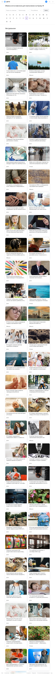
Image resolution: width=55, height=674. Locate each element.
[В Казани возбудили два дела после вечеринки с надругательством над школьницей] (16, 43)
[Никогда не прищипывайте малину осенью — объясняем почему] (39, 636)
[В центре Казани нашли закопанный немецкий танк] (39, 431)
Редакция (34, 673)
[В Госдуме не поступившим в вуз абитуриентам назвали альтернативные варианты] (16, 362)
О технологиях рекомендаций (43, 673)
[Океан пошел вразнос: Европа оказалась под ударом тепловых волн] (39, 294)
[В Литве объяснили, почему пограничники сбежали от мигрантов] (39, 66)
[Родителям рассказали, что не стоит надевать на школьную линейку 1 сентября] (39, 362)
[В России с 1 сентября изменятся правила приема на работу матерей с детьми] (16, 454)
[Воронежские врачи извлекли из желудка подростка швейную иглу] (16, 157)
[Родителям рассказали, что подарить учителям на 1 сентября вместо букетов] (16, 477)
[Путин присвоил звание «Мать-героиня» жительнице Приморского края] (39, 271)
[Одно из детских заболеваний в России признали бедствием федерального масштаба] (16, 226)
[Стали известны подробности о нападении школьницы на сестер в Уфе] (39, 477)
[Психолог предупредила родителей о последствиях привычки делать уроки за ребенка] (16, 636)
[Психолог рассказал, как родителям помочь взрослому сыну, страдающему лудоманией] (16, 545)
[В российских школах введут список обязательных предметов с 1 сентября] (16, 568)
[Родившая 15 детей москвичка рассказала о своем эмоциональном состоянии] (16, 134)
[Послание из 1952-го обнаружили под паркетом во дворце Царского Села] (39, 180)
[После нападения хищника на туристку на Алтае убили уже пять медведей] (16, 248)
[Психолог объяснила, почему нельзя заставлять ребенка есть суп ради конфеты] (16, 294)
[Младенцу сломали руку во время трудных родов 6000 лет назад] (16, 522)
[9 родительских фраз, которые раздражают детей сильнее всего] (16, 203)
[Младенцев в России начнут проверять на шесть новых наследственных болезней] (16, 614)
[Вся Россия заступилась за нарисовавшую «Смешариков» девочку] (16, 271)
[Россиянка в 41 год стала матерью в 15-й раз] (16, 408)
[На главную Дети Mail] (8, 1)
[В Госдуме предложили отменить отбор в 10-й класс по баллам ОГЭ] (39, 408)
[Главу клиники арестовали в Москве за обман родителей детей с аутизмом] (39, 568)
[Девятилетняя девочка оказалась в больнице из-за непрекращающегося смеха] (16, 89)
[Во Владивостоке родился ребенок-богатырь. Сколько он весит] (39, 89)
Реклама (12, 673)
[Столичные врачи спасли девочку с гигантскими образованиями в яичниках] (39, 111)
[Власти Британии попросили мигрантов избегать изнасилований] (39, 317)
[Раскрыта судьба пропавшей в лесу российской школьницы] (39, 134)
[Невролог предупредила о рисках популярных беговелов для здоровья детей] (39, 385)
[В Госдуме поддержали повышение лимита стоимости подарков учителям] (16, 431)
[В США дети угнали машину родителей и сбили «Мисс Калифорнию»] (16, 499)
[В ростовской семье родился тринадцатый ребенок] (16, 385)
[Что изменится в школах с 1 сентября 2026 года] (39, 545)
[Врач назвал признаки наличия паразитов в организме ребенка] (39, 614)
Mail (2, 673)
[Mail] (5, 1)
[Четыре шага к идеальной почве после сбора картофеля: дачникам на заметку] (39, 340)
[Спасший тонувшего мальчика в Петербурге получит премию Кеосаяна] (39, 454)
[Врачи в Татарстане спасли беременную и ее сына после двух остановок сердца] (39, 203)
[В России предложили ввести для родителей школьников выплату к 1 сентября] (39, 522)
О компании (6, 673)
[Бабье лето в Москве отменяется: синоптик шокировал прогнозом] (39, 157)
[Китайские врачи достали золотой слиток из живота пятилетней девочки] (16, 591)
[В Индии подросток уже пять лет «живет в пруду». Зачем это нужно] (39, 43)
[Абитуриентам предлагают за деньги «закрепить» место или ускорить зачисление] (39, 659)
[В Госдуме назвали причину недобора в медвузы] (16, 340)
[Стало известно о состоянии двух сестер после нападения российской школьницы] (16, 66)
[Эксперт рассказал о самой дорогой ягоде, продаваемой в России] (39, 499)
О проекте (28, 673)
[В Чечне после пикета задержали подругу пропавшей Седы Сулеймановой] (16, 317)
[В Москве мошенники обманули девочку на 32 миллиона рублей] (39, 226)
